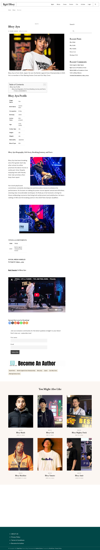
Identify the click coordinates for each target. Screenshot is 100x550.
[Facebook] (9, 323)
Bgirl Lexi (72, 67)
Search (72, 24)
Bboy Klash (72, 42)
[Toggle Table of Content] (44, 84)
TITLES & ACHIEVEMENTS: (20, 91)
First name (14, 337)
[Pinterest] (18, 323)
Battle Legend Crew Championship (26, 370)
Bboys (58, 4)
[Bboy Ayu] (36, 219)
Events (71, 4)
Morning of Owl (74, 55)
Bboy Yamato (50, 475)
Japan (45, 370)
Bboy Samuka (73, 48)
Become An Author (17, 543)
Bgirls (52, 4)
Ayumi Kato (12, 370)
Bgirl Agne (81, 65)
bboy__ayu (20, 262)
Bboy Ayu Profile (15, 87)
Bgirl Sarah (14, 31)
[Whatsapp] (21, 323)
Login (89, 4)
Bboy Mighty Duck (79, 432)
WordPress (51, 548)
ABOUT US (14, 534)
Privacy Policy (15, 537)
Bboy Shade (20, 432)
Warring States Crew (14, 373)
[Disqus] (50, 505)
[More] (27, 323)
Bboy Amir (79, 475)
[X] (12, 323)
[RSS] (24, 323)
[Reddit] (15, 323)
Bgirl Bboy (9, 4)
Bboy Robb (72, 45)
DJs (77, 4)
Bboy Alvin (86, 75)
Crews (64, 4)
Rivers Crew (73, 52)
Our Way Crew (53, 370)
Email (12, 344)
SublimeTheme (39, 548)
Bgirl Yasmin (12, 270)
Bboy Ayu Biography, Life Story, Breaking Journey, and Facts (29, 89)
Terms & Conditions (17, 540)
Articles (83, 4)
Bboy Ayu (39, 370)
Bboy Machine (20, 475)
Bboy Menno (77, 73)
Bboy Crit (50, 432)
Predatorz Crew (81, 67)
